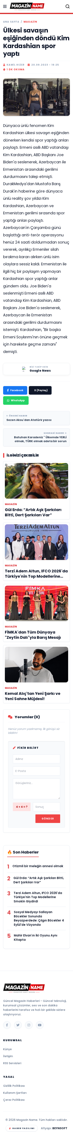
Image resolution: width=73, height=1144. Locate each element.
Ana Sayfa (11, 21)
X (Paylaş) (41, 390)
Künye (7, 1049)
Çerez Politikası (14, 1100)
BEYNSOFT (59, 1128)
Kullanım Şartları (15, 1093)
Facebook (16, 390)
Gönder (48, 818)
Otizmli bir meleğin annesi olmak (37, 866)
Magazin (30, 21)
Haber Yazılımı (23, 1128)
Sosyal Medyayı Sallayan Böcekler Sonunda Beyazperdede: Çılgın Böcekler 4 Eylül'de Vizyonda (39, 918)
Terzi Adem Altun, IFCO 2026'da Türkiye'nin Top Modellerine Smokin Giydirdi (38, 897)
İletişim (8, 1056)
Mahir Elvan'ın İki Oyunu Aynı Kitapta (35, 937)
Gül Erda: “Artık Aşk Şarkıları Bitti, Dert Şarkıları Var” (38, 880)
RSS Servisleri (12, 1063)
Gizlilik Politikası (14, 1086)
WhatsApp (18, 400)
